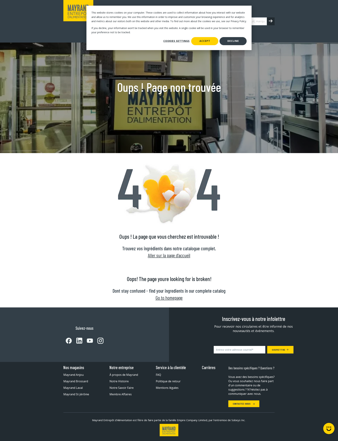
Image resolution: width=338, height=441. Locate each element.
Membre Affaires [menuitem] (120, 394)
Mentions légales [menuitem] (167, 388)
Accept (204, 41)
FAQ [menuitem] (158, 375)
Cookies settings (176, 41)
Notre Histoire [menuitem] (119, 381)
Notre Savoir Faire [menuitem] (121, 388)
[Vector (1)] (69, 341)
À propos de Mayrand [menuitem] (123, 375)
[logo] (78, 21)
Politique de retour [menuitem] (168, 381)
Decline (233, 41)
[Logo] (169, 430)
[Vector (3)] (77, 341)
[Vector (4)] (87, 340)
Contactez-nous (242, 403)
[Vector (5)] (98, 341)
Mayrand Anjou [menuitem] (73, 375)
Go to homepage (169, 298)
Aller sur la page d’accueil (169, 255)
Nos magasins (73, 367)
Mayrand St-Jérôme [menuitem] (76, 394)
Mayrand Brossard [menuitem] (75, 381)
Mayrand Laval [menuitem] (73, 388)
